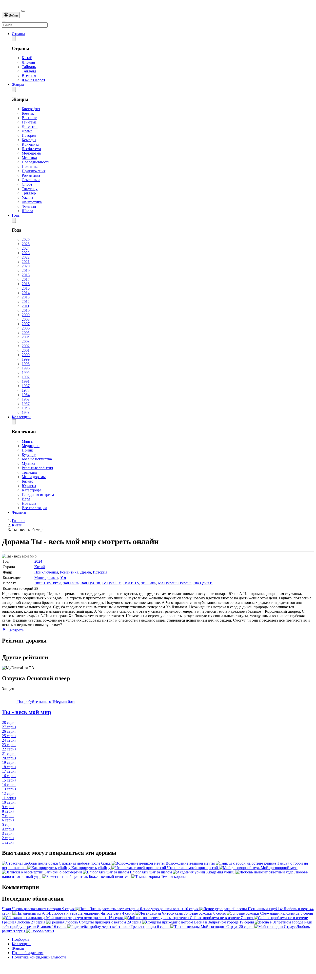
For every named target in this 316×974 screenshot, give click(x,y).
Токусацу (30, 189)
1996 (26, 368)
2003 (26, 341)
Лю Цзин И (203, 583)
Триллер (29, 193)
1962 (26, 399)
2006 (26, 328)
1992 (26, 377)
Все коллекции (34, 508)
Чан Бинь (71, 583)
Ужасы (27, 197)
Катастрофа (31, 490)
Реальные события (37, 468)
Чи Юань (148, 583)
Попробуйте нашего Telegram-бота (45, 701)
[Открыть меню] (4, 21)
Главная (18, 521)
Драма (27, 131)
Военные (29, 118)
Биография (31, 109)
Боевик (28, 113)
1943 (26, 412)
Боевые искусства (37, 459)
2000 (26, 355)
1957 (26, 403)
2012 (26, 301)
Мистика (29, 158)
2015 (26, 288)
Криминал (30, 144)
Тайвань (29, 67)
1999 (26, 359)
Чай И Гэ (131, 583)
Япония (28, 62)
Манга (27, 441)
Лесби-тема (31, 149)
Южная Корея (33, 80)
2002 (26, 346)
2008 (26, 319)
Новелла (29, 503)
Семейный (31, 180)
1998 (26, 364)
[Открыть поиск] (23, 11)
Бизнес (27, 481)
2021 (26, 262)
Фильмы (19, 512)
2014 (26, 293)
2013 (26, 297)
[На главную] (11, 9)
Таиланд (29, 71)
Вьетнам (29, 75)
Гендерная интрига (38, 494)
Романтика (31, 175)
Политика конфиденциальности (39, 957)
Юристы (29, 486)
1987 (26, 386)
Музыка (28, 463)
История (29, 135)
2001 (26, 350)
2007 (26, 324)
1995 (26, 372)
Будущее (29, 454)
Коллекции (21, 417)
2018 (26, 275)
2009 (26, 315)
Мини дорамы (34, 477)
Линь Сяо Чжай (47, 583)
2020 (26, 266)
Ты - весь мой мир (26, 712)
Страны (18, 34)
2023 (26, 253)
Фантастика (32, 202)
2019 (26, 270)
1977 (26, 390)
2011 (25, 306)
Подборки (20, 939)
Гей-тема (29, 122)
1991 (26, 381)
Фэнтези (29, 206)
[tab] (158, 712)
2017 (26, 279)
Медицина (31, 446)
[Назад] (14, 38)
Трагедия (29, 472)
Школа (27, 211)
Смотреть (14, 630)
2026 (26, 239)
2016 (26, 284)
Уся (63, 577)
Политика (30, 166)
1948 (26, 408)
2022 (26, 257)
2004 (26, 337)
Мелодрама (31, 153)
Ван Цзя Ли (90, 583)
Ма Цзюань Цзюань (174, 583)
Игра (26, 499)
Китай (27, 58)
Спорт (27, 184)
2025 (26, 244)
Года (16, 215)
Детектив (30, 126)
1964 (26, 395)
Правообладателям (27, 953)
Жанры (18, 84)
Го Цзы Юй (111, 583)
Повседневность (35, 162)
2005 (26, 332)
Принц (27, 450)
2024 (26, 248)
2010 (26, 310)
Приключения (33, 171)
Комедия (29, 140)
